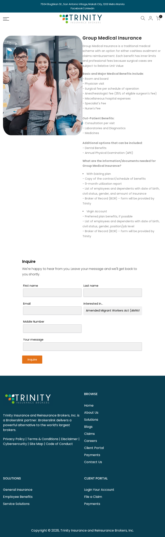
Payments (92, 455)
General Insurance (17, 489)
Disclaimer (69, 439)
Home (89, 405)
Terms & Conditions (42, 439)
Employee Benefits (18, 496)
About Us (91, 412)
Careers (90, 440)
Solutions (91, 419)
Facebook (77, 8)
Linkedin (89, 8)
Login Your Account (99, 489)
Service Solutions (16, 503)
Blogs (88, 426)
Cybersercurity (15, 444)
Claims (89, 433)
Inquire (32, 360)
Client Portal (94, 448)
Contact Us (93, 462)
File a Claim (93, 496)
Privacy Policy (14, 439)
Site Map (36, 444)
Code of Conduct (59, 444)
